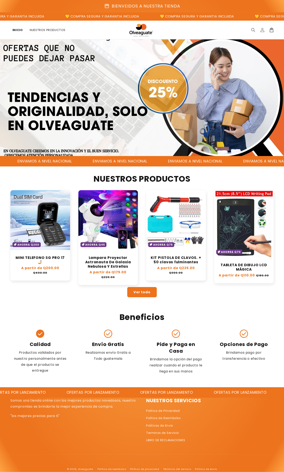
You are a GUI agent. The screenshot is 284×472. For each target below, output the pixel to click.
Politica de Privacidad (163, 411)
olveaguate (85, 469)
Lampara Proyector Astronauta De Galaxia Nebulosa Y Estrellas (108, 262)
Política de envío (206, 469)
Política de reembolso (112, 469)
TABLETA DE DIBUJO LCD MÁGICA (244, 267)
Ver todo (142, 292)
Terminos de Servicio (162, 433)
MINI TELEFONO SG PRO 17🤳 (40, 260)
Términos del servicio (177, 469)
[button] (253, 30)
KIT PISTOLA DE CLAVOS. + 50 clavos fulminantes (176, 260)
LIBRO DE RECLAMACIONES (165, 440)
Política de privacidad (144, 469)
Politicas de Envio (159, 425)
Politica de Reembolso (163, 418)
